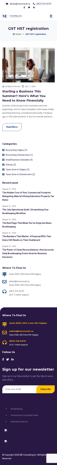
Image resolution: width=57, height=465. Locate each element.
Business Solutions (19, 421)
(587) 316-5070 (43, 3)
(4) (31, 159)
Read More (11, 127)
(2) (14, 164)
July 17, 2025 (30, 86)
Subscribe (45, 389)
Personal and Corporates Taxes (24, 415)
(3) (25, 150)
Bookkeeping (17, 408)
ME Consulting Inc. (28, 454)
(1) (31, 155)
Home (18, 34)
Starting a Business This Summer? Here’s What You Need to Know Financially (23, 96)
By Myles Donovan (12, 86)
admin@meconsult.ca (20, 3)
